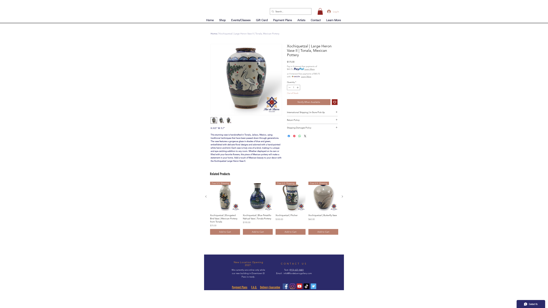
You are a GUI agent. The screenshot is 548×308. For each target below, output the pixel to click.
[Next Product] (342, 196)
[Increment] (298, 87)
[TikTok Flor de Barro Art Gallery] (306, 286)
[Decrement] (289, 87)
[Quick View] (258, 197)
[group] (274, 208)
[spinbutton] (293, 87)
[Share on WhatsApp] (299, 136)
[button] (320, 11)
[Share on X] (305, 136)
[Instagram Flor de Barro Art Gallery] (292, 286)
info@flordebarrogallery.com (298, 273)
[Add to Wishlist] (335, 102)
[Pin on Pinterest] (294, 136)
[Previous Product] (206, 196)
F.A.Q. (254, 287)
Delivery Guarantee (270, 287)
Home (214, 33)
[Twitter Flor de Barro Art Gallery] (313, 286)
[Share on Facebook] (289, 136)
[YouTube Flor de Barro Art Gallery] (299, 286)
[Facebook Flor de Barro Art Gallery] (285, 286)
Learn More (309, 69)
